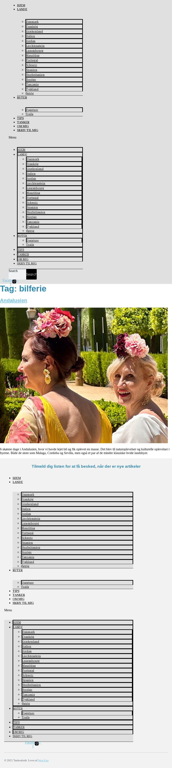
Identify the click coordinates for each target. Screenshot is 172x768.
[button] (46, 137)
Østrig (29, 93)
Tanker (23, 122)
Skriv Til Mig (27, 130)
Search (13, 271)
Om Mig (23, 126)
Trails (29, 114)
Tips (20, 118)
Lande (22, 9)
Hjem (21, 5)
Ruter (22, 98)
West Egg (43, 760)
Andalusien (13, 300)
